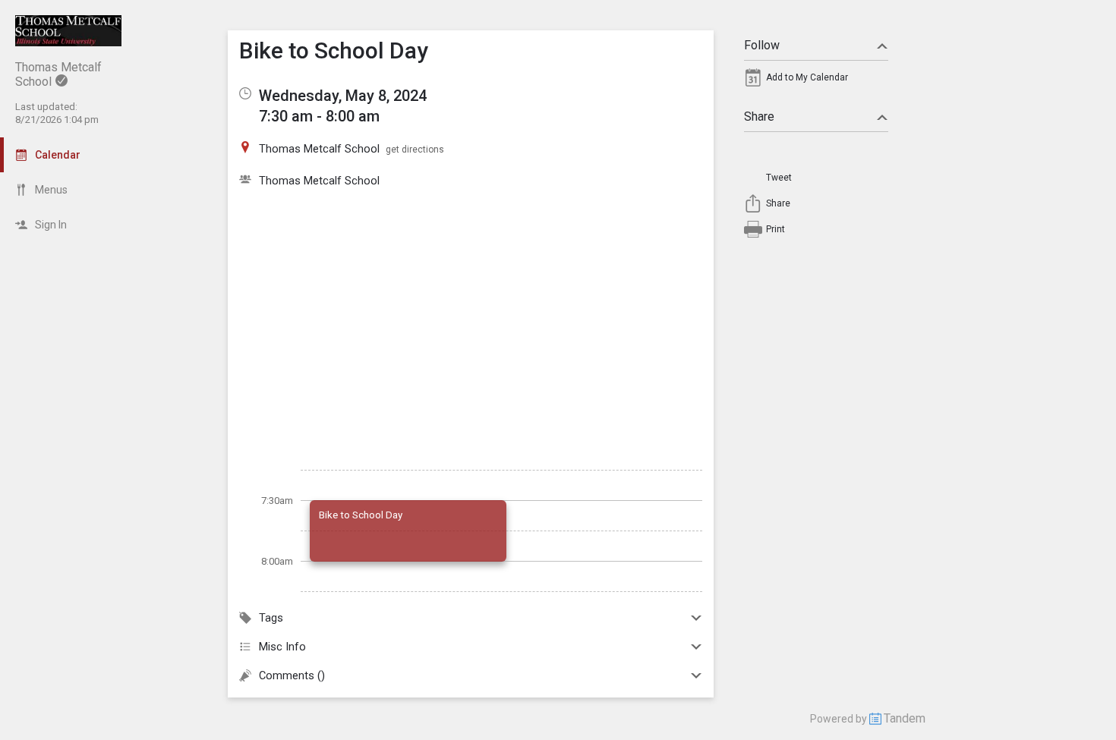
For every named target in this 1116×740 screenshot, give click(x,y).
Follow (762, 45)
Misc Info (282, 646)
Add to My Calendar (807, 77)
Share (759, 116)
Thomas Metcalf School (319, 180)
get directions (415, 149)
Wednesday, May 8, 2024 (343, 96)
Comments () (292, 675)
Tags (271, 618)
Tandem (904, 718)
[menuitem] (816, 81)
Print (775, 229)
